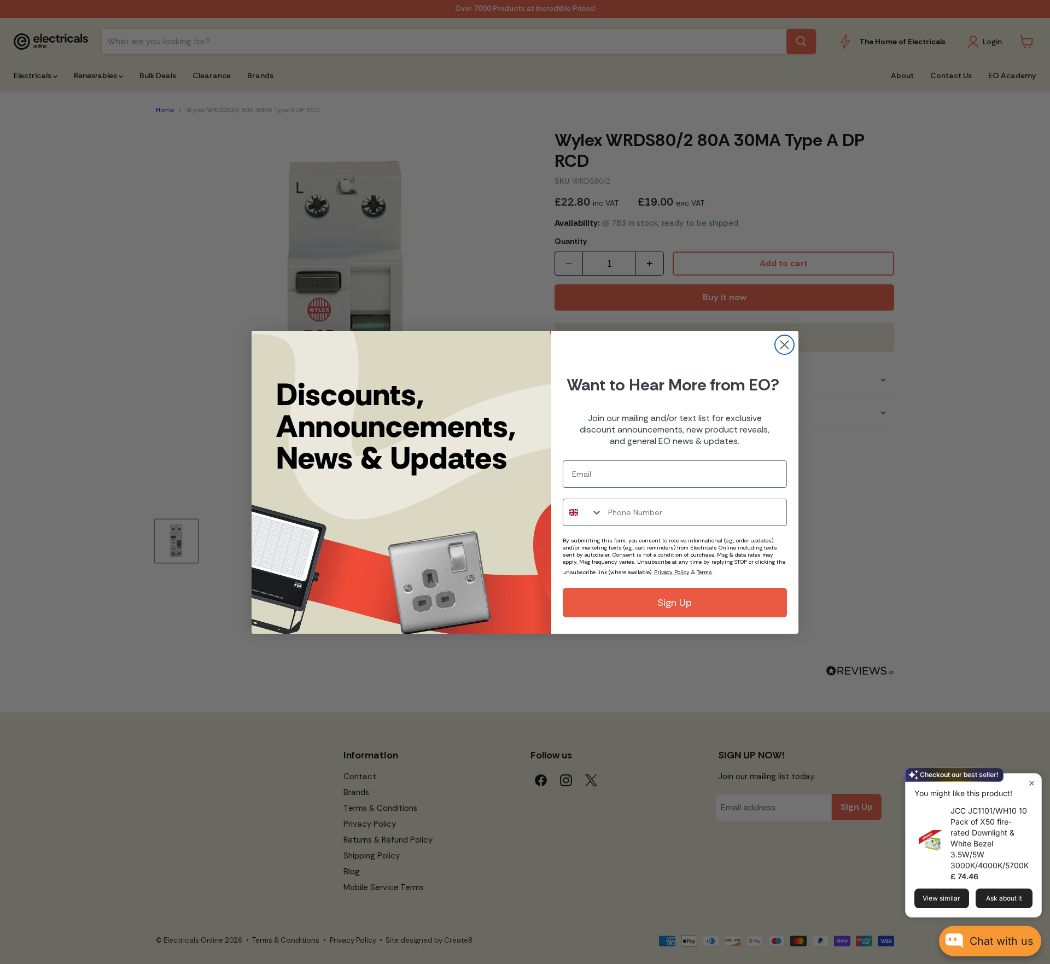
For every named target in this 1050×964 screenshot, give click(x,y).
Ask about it (1004, 898)
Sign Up (674, 602)
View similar (941, 898)
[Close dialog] (784, 344)
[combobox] (583, 512)
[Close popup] (1031, 783)
